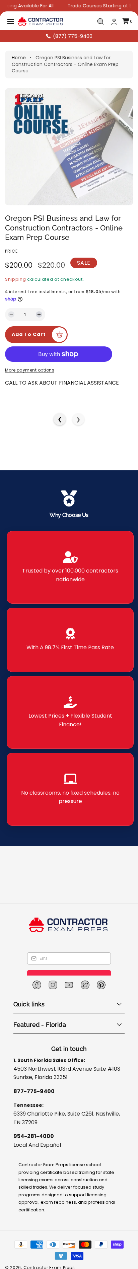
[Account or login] (114, 21)
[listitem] (70, 567)
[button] (11, 21)
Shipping (15, 279)
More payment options (29, 370)
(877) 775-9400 (72, 36)
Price (11, 251)
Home (19, 57)
